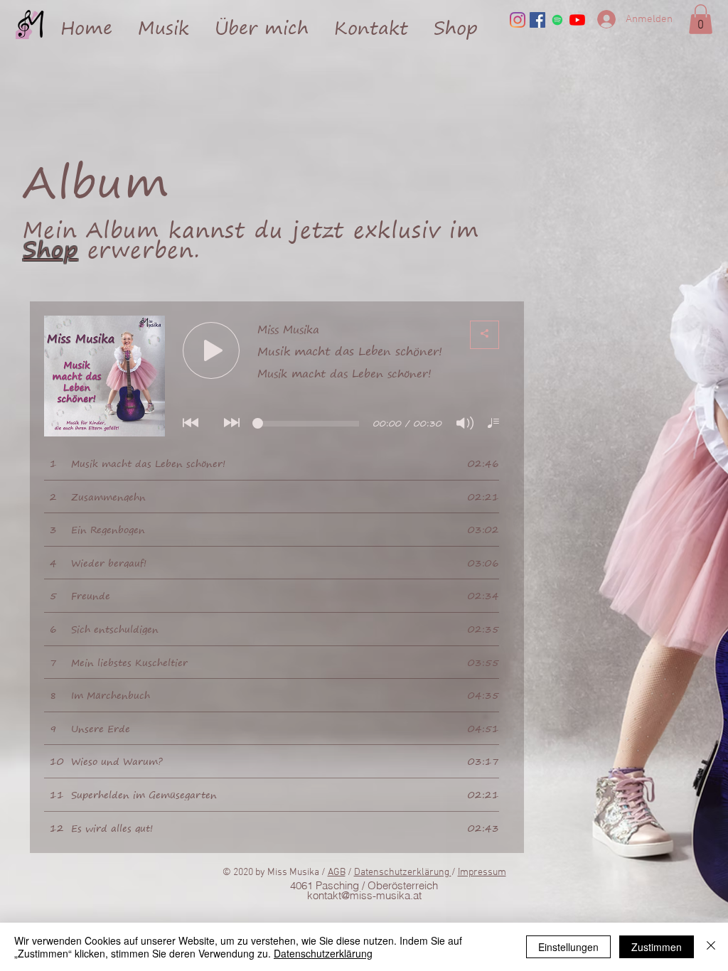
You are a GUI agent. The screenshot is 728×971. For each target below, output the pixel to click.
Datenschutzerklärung (402, 873)
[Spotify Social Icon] (557, 20)
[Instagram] (517, 20)
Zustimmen (656, 947)
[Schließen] (710, 947)
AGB (337, 873)
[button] (163, 21)
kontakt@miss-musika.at (364, 895)
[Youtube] (577, 20)
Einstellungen (568, 947)
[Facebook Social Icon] (537, 20)
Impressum (482, 873)
